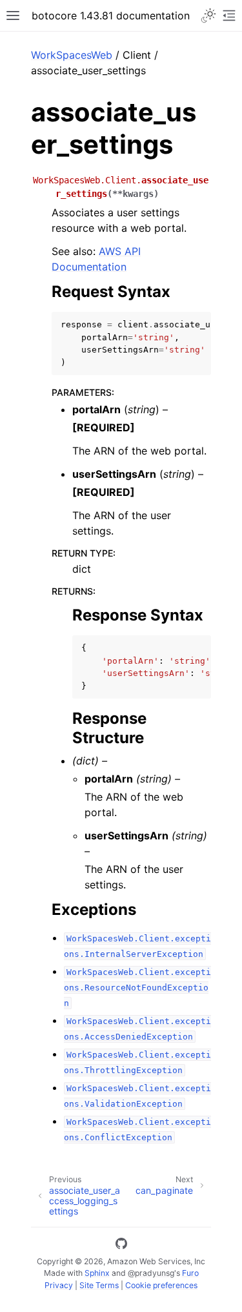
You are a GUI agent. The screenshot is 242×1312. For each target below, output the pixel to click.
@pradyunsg (151, 1273)
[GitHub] (121, 1245)
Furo (190, 1273)
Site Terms (99, 1285)
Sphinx (97, 1273)
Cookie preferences (161, 1285)
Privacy (59, 1285)
